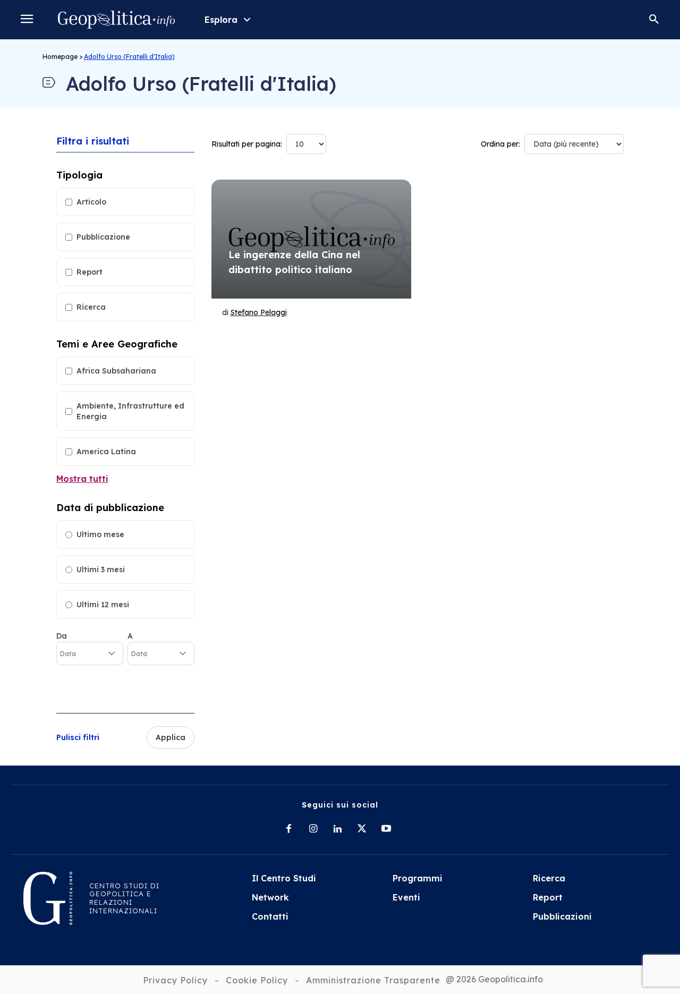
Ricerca (91, 307)
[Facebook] (288, 829)
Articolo (91, 202)
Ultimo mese (100, 534)
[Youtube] (386, 829)
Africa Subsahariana (116, 371)
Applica (170, 737)
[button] (654, 19)
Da (61, 636)
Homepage (60, 57)
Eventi (406, 897)
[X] (361, 829)
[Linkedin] (337, 829)
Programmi (418, 878)
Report (89, 272)
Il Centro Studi (284, 878)
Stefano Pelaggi (259, 312)
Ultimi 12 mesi (102, 604)
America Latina (106, 451)
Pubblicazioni (562, 916)
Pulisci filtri (77, 737)
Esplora (221, 19)
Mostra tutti (82, 478)
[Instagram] (312, 829)
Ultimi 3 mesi (100, 569)
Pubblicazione (103, 237)
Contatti (270, 916)
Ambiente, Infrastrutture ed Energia (130, 411)
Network (270, 897)
